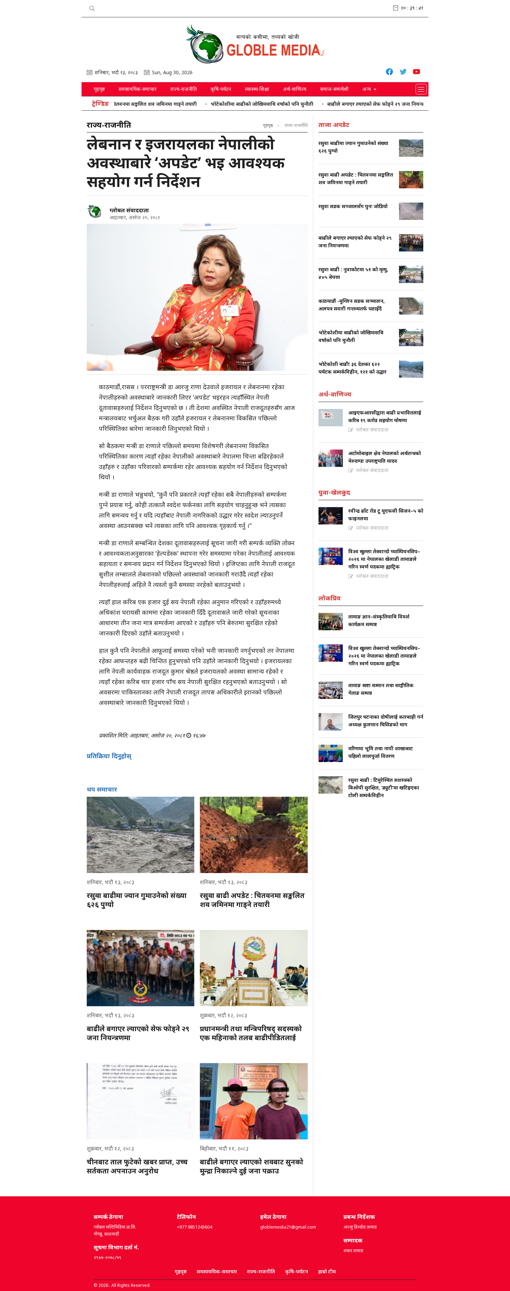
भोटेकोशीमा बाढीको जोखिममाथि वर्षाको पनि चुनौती (231, 104)
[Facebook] (389, 72)
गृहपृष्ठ (99, 89)
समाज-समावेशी (334, 89)
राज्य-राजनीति (183, 89)
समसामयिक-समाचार (137, 89)
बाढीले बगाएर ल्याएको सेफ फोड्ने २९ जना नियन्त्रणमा (349, 104)
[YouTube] (416, 72)
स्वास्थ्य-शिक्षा (257, 89)
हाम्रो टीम (327, 1271)
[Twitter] (403, 72)
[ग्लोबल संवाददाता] (95, 211)
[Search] (92, 7)
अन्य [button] (367, 89)
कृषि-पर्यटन (221, 89)
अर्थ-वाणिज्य (294, 89)
